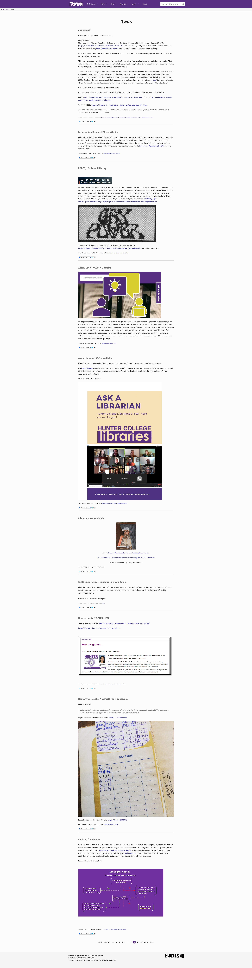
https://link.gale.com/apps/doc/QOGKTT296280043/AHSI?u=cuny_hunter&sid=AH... (110, 248)
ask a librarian (105, 343)
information (116, 684)
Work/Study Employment (94, 956)
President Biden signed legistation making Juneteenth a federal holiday (119, 105)
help (114, 343)
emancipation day (113, 117)
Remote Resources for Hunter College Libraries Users (128, 553)
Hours (145, 4)
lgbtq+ (105, 252)
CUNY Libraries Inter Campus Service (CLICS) (114, 850)
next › (146, 942)
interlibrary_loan (118, 929)
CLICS (124, 929)
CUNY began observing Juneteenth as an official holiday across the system (113, 97)
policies (116, 824)
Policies (71, 956)
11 (138, 942)
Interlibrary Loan (129, 853)
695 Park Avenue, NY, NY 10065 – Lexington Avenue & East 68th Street (92, 960)
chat (111, 343)
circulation (107, 824)
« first (100, 942)
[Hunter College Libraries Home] (76, 4)
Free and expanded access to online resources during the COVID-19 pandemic (126, 558)
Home (2, 9)
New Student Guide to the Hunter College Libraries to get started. (124, 623)
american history (145, 117)
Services (123, 4)
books (112, 824)
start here (123, 684)
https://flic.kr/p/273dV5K (117, 820)
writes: (153, 80)
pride (109, 252)
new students (108, 684)
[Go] (183, 4)
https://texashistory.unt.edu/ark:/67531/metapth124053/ (100, 46)
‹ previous (107, 942)
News (12, 9)
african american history (133, 117)
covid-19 (124, 503)
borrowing (106, 929)
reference (119, 503)
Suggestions (79, 956)
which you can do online (118, 717)
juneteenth (104, 117)
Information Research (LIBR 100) (152, 146)
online (113, 252)
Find (103, 4)
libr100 (106, 153)
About (134, 4)
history (152, 117)
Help (112, 4)
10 (134, 942)
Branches (92, 4)
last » (151, 942)
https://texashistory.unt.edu (107, 48)
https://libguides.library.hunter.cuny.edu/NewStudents (99, 628)
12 (141, 942)
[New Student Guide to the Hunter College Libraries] (125, 656)
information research (114, 153)
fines (103, 603)
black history (122, 117)
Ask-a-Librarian (87, 368)
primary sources (124, 252)
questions (113, 503)
